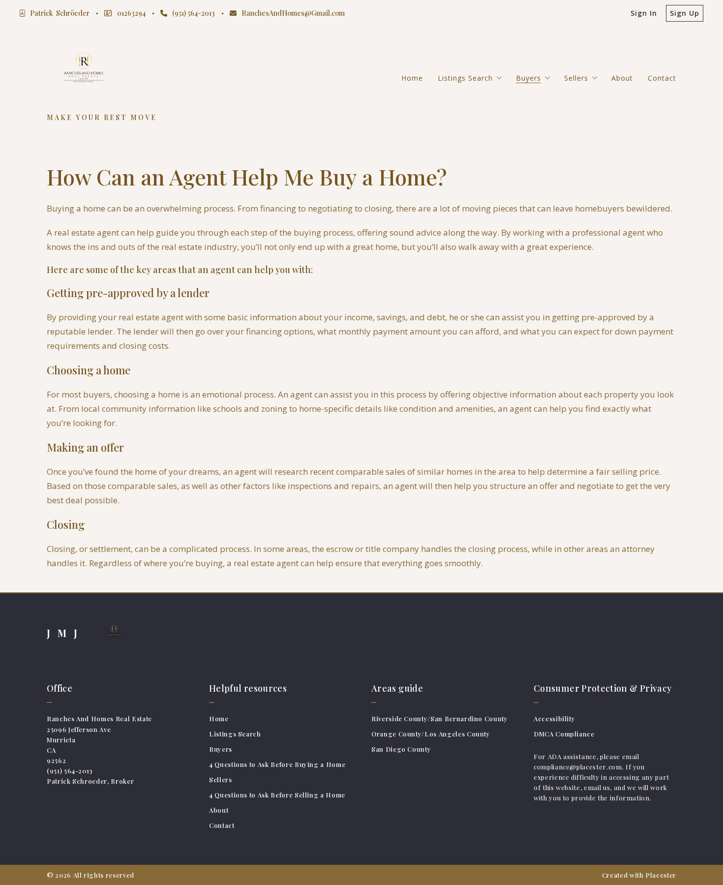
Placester (660, 875)
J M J (63, 633)
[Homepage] (83, 71)
